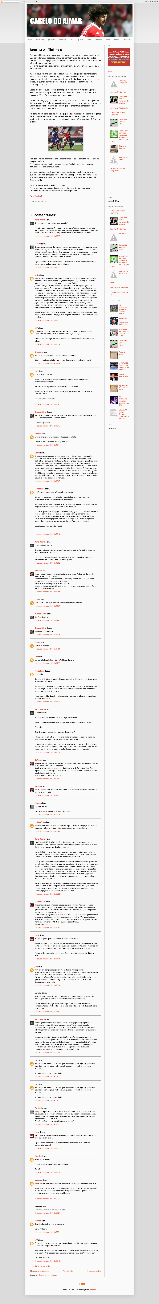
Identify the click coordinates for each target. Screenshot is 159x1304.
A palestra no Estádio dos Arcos (124, 388)
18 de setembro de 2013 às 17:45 (47, 635)
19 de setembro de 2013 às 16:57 (47, 1012)
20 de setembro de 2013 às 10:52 (47, 1148)
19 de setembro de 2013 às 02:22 (47, 894)
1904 (112, 283)
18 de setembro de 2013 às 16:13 (47, 426)
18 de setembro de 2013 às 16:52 (47, 563)
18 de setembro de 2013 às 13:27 (47, 267)
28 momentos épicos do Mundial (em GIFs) (124, 401)
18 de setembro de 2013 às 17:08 (47, 592)
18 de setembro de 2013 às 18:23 (47, 702)
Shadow (38, 244)
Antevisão (122, 234)
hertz (37, 275)
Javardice (51, 39)
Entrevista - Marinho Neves (123, 122)
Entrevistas (40, 39)
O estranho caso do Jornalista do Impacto (124, 100)
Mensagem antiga (94, 1271)
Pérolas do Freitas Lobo (123, 375)
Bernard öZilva (40, 412)
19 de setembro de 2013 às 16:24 (47, 985)
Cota (71, 39)
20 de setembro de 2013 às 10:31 (47, 1124)
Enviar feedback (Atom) (48, 1275)
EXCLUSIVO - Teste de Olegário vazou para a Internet (124, 414)
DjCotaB (80, 39)
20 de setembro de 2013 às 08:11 (47, 1076)
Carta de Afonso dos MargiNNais (117, 169)
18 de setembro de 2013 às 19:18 (47, 752)
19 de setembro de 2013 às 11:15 (47, 959)
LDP (36, 328)
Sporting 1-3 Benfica (118, 92)
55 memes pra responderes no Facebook (123, 321)
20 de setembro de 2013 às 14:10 (47, 1172)
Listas (89, 39)
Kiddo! (37, 453)
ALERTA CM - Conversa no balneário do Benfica (124, 366)
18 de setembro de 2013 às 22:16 (47, 815)
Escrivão (38, 434)
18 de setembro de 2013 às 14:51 (47, 320)
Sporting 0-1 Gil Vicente (124, 82)
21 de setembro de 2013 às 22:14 (47, 1199)
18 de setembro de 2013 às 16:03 (47, 404)
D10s (30, 39)
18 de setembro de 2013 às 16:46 (47, 534)
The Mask (38, 1108)
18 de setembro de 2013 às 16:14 (47, 445)
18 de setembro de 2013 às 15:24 (47, 344)
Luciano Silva (40, 822)
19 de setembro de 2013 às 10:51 (47, 928)
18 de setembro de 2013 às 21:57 (47, 795)
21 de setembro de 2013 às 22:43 (47, 1261)
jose (36, 967)
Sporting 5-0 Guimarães (119, 108)
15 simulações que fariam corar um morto (123, 309)
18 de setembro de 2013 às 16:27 (47, 481)
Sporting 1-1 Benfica (124, 158)
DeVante (38, 571)
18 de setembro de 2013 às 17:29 (47, 606)
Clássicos (98, 39)
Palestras (62, 39)
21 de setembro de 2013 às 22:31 (47, 1232)
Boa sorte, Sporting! (123, 147)
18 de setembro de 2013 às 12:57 (47, 236)
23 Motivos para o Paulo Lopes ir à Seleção (124, 333)
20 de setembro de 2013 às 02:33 (47, 1053)
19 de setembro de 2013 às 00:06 (47, 831)
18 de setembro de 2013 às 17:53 (47, 663)
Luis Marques (40, 902)
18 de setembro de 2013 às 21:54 (47, 779)
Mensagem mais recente (39, 1271)
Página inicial (68, 1271)
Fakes (108, 39)
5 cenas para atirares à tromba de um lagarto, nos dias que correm (119, 136)
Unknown (38, 352)
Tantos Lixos (39, 489)
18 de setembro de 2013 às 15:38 (47, 363)
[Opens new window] (65, 151)
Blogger (93, 1290)
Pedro (37, 935)
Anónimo (38, 1180)
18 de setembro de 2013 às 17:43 (47, 620)
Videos (116, 39)
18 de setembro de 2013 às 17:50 (47, 649)
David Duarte (40, 220)
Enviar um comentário (41, 1266)
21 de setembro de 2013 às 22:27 (47, 1213)
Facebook (126, 39)
